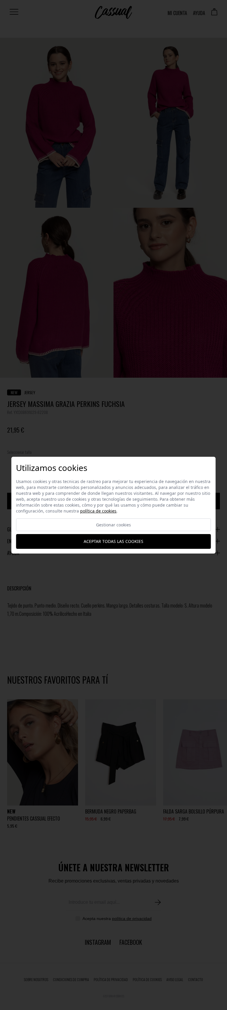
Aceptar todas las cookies (113, 541)
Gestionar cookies (113, 525)
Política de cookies (98, 511)
